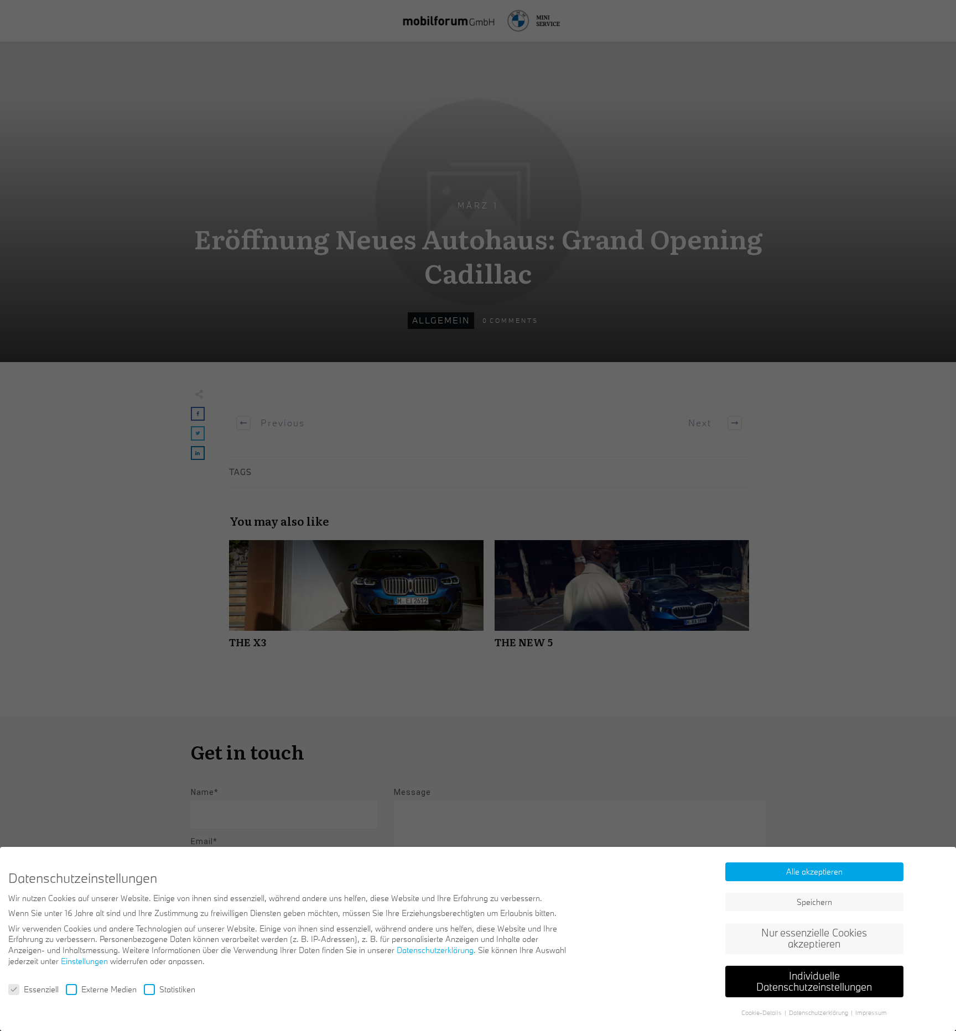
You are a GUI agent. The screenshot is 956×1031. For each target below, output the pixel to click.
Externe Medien (109, 989)
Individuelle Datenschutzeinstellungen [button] (814, 981)
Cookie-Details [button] (762, 1013)
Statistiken (177, 989)
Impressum (871, 1013)
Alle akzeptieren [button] (814, 871)
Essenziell (41, 989)
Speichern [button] (814, 902)
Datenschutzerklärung (435, 950)
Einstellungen (84, 961)
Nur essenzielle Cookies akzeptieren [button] (814, 938)
